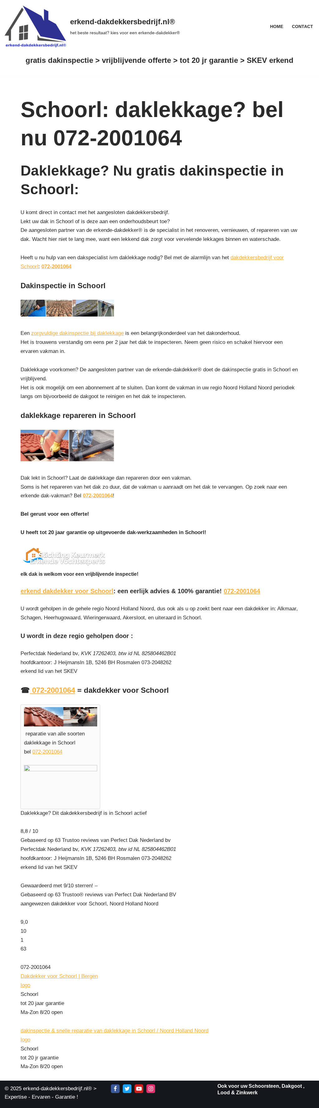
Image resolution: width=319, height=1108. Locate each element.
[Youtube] (139, 1088)
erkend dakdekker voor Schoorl (67, 591)
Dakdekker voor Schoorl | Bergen (59, 976)
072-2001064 (56, 267)
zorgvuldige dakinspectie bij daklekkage (77, 333)
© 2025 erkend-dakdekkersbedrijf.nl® (48, 1089)
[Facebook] (115, 1088)
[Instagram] (150, 1088)
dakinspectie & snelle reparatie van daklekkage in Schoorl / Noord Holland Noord (114, 1031)
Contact (302, 26)
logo (25, 985)
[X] (127, 1088)
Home (276, 26)
